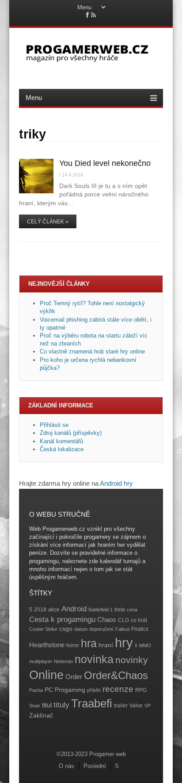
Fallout (122, 629)
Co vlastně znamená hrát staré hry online (92, 351)
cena (132, 609)
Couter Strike (43, 629)
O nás (66, 766)
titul (47, 705)
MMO (145, 645)
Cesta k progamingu (62, 619)
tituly (61, 705)
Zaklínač (41, 715)
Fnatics (139, 629)
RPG (141, 690)
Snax (34, 705)
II (136, 645)
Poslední (94, 766)
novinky (131, 660)
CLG (123, 620)
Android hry (116, 483)
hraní (106, 645)
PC (49, 690)
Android (74, 609)
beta (119, 609)
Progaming (70, 690)
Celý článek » (47, 222)
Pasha (36, 690)
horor (72, 645)
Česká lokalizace (61, 449)
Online (46, 675)
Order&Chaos (116, 675)
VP (147, 705)
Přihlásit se (54, 425)
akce (54, 609)
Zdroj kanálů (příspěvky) (71, 433)
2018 (40, 609)
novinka (94, 659)
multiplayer (40, 661)
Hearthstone (46, 645)
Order (73, 676)
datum (80, 629)
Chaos (106, 619)
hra (89, 643)
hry (124, 642)
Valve (136, 705)
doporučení (101, 629)
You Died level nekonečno (105, 163)
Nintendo (63, 661)
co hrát (139, 620)
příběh (94, 690)
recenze (117, 689)
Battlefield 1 (100, 609)
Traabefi (91, 703)
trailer (121, 705)
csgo (65, 629)
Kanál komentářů (61, 441)
